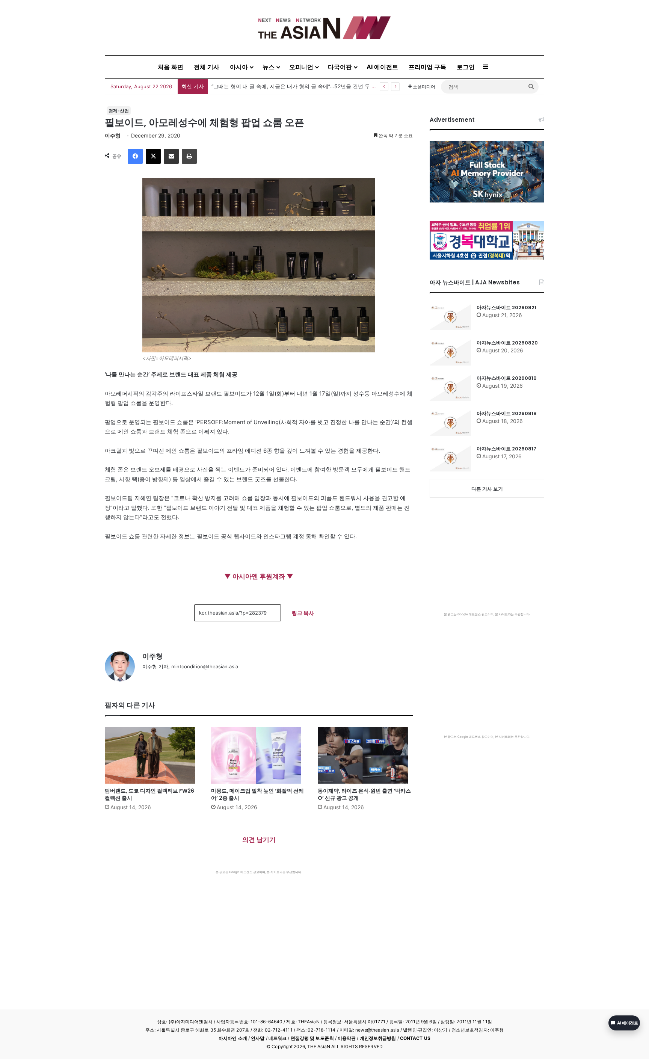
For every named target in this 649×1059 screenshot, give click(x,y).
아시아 (239, 67)
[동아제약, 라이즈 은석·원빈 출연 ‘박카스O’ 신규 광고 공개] (365, 755)
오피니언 (301, 67)
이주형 (113, 135)
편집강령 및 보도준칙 (312, 1038)
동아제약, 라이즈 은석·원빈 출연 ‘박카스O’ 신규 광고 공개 (364, 794)
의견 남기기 (259, 839)
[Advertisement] (259, 930)
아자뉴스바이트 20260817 (506, 448)
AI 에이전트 (382, 67)
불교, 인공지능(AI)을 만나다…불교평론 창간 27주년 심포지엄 (283, 86)
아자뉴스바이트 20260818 (507, 413)
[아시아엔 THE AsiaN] (324, 27)
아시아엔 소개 (233, 1038)
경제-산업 (119, 110)
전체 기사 (206, 67)
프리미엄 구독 (427, 67)
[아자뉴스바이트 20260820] (450, 352)
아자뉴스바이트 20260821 (506, 307)
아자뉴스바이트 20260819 (507, 378)
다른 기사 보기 (487, 489)
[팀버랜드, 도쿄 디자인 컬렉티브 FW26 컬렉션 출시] (152, 755)
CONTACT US (415, 1038)
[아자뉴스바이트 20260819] (450, 388)
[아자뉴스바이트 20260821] (450, 317)
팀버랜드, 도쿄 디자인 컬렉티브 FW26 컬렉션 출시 (149, 794)
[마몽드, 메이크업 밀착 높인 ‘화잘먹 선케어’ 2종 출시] (258, 755)
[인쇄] (189, 156)
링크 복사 (303, 613)
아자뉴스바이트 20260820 (507, 342)
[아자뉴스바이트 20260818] (450, 423)
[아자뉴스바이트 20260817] (450, 458)
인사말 (257, 1038)
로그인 (466, 67)
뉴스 (269, 67)
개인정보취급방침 (378, 1038)
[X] (153, 156)
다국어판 (340, 67)
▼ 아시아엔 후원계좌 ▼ (258, 576)
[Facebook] (135, 156)
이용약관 (347, 1038)
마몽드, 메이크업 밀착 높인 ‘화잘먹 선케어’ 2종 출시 (257, 794)
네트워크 (278, 1038)
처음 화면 (170, 67)
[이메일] (171, 156)
